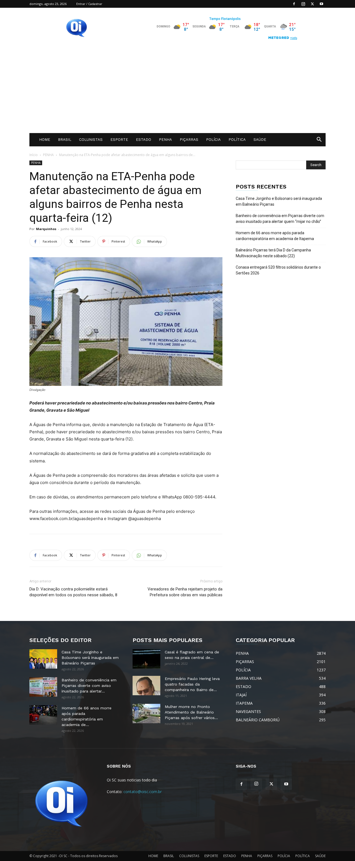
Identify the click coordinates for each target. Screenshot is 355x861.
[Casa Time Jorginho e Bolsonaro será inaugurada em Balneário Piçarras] (43, 659)
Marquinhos (46, 229)
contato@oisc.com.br (142, 791)
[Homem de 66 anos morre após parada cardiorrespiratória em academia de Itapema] (43, 715)
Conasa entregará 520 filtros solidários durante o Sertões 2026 (278, 270)
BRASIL (64, 139)
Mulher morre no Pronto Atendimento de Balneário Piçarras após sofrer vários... (191, 712)
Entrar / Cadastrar (89, 4)
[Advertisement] (177, 91)
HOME (44, 139)
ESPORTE (119, 139)
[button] (319, 140)
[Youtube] (321, 4)
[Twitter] (312, 4)
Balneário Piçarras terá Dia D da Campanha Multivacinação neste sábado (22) (273, 253)
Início (33, 154)
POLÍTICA (237, 139)
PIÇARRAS (189, 139)
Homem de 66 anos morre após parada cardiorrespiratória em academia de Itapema (275, 236)
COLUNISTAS (91, 139)
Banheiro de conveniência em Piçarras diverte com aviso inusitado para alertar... (89, 685)
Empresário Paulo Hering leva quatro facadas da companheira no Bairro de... (192, 684)
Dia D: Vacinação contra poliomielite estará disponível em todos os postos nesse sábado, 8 (73, 592)
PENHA (165, 139)
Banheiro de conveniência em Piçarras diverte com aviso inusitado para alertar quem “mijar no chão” (280, 218)
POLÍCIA (213, 139)
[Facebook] (294, 4)
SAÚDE (259, 139)
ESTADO (143, 139)
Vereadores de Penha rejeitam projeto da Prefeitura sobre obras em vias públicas (185, 592)
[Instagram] (303, 4)
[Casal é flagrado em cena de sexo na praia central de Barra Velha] (146, 659)
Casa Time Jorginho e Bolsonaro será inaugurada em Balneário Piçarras (279, 201)
